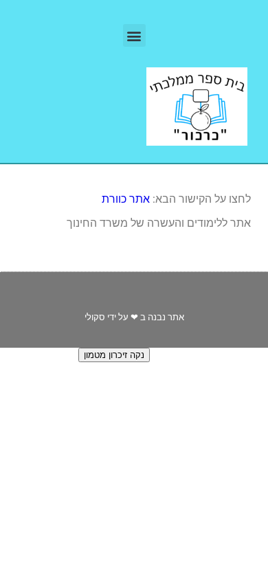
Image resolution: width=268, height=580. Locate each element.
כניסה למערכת (32, 354)
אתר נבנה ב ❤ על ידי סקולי (134, 317)
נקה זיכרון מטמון (114, 355)
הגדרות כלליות (184, 354)
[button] (134, 35)
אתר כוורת (126, 198)
